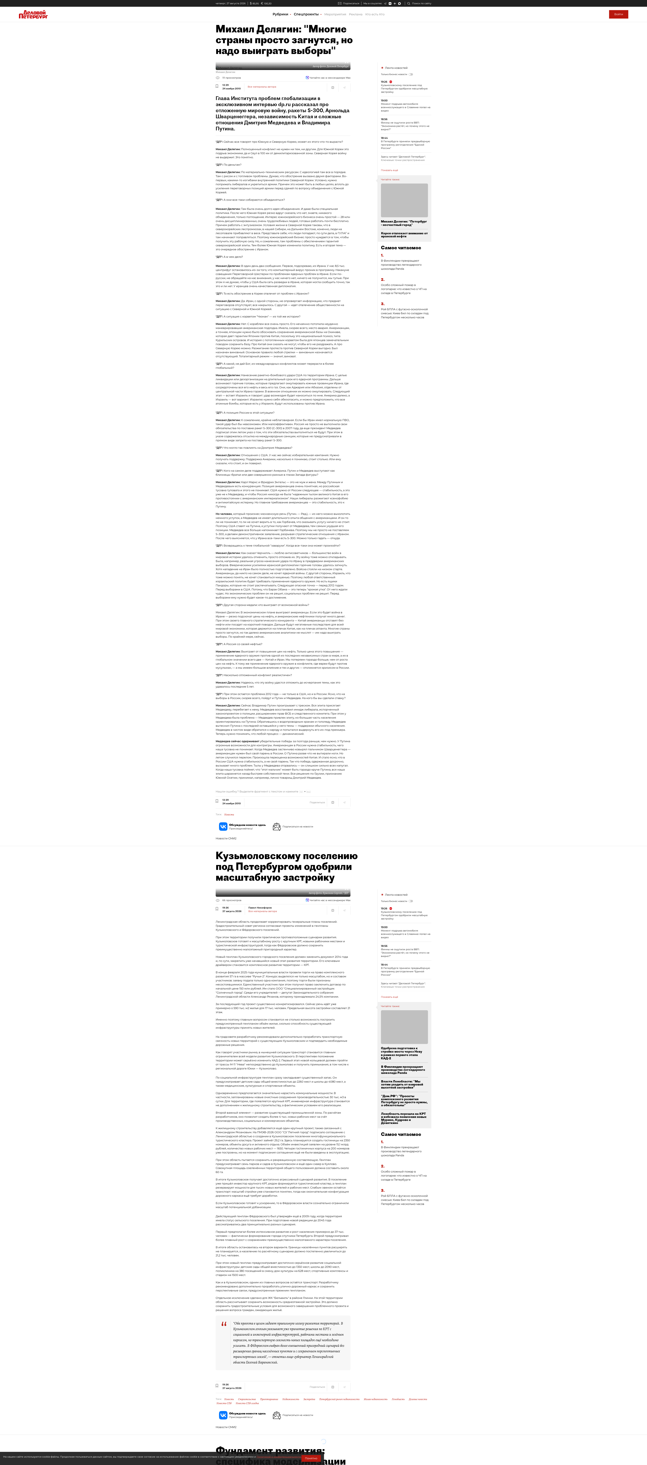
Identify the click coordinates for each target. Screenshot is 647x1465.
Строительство (247, 1399)
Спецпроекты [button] (307, 14)
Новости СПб (224, 1403)
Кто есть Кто (374, 14)
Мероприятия (335, 14)
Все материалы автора (262, 86)
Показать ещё (389, 170)
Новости (229, 814)
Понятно (311, 1458)
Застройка (309, 1399)
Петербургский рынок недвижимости (339, 1399)
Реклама (356, 14)
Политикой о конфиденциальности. (279, 1456)
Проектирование (269, 1399)
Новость (229, 1399)
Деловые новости (418, 1399)
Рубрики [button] (281, 14)
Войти (618, 14)
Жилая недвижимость (376, 1399)
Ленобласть (398, 1399)
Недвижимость (290, 1399)
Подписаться (351, 3)
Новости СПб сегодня (247, 1403)
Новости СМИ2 (226, 838)
